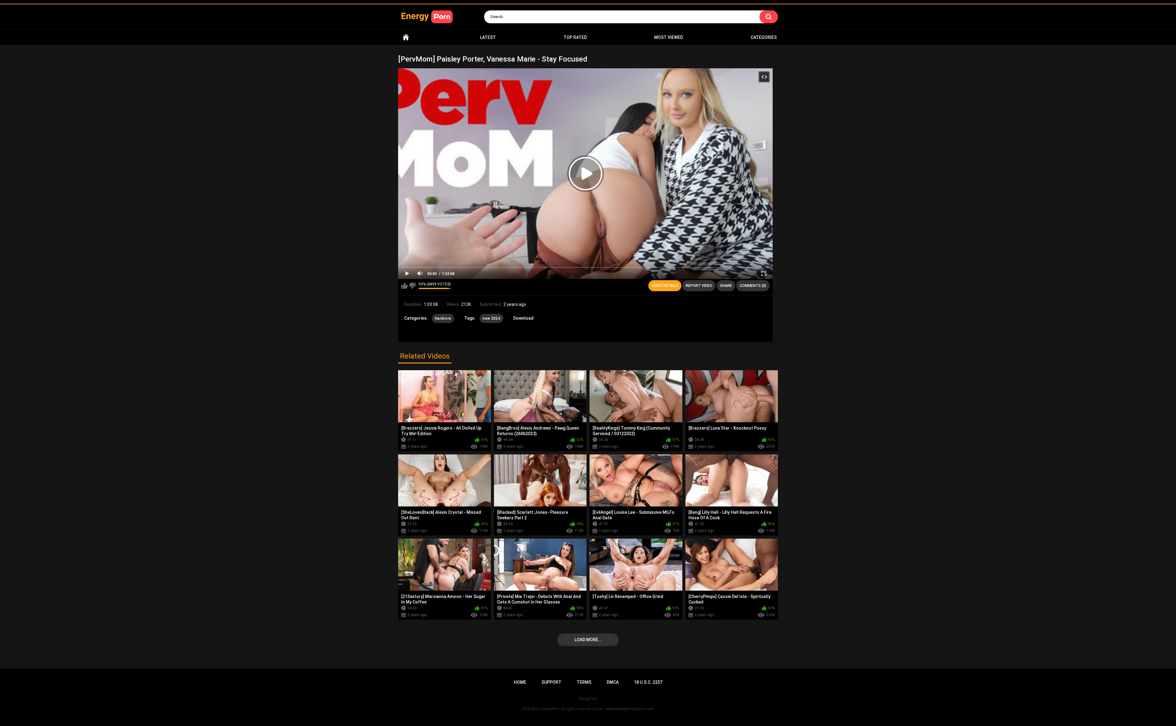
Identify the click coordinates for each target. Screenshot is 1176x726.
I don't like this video (412, 286)
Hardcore (443, 318)
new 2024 (491, 318)
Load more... (588, 639)
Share (726, 286)
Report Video (699, 286)
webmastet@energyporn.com (629, 709)
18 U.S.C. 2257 (648, 682)
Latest (488, 37)
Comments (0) (753, 286)
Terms (584, 682)
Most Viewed (668, 37)
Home (405, 37)
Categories (764, 37)
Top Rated (575, 37)
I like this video (404, 286)
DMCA (613, 682)
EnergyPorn (550, 709)
